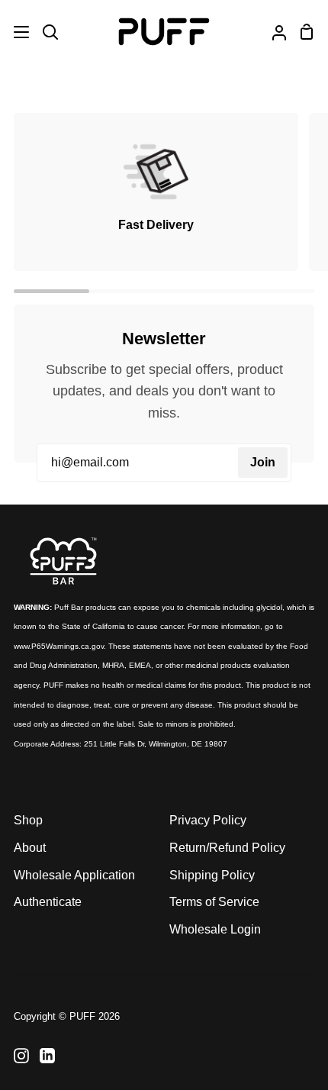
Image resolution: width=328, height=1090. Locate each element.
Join (262, 462)
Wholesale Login (215, 929)
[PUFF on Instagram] (21, 1055)
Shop (28, 820)
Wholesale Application (74, 875)
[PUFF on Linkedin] (47, 1055)
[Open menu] (15, 32)
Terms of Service (214, 901)
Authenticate (48, 901)
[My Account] (273, 31)
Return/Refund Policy (227, 847)
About (30, 847)
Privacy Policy (207, 820)
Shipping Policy (212, 875)
